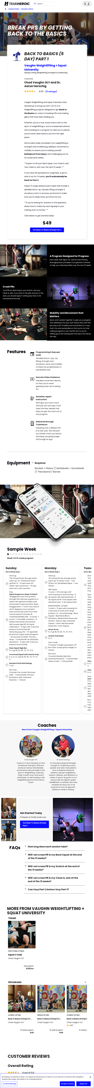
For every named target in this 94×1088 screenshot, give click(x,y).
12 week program (56, 1030)
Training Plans (13, 9)
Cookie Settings (9, 1084)
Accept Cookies (67, 1084)
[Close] (90, 1077)
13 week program (27, 1030)
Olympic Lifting (27, 9)
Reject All (83, 1084)
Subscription (29, 966)
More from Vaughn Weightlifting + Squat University (47, 729)
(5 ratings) (51, 91)
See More (27, 944)
